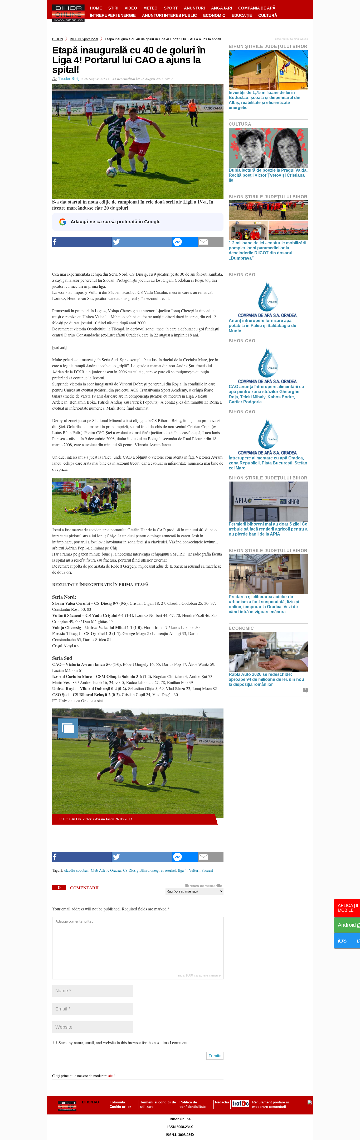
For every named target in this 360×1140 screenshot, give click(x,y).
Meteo (150, 8)
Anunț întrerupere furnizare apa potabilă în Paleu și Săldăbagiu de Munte (262, 325)
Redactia (222, 1102)
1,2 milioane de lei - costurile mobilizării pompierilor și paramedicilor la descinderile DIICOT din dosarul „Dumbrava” (267, 250)
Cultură (267, 15)
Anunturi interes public (169, 15)
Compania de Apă (256, 8)
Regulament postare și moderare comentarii (270, 1104)
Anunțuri (194, 8)
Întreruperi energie (113, 15)
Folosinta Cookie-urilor (120, 1104)
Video (131, 8)
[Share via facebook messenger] (185, 242)
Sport (171, 8)
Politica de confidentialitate (192, 1104)
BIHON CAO (242, 274)
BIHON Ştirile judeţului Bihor (268, 46)
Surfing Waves (299, 38)
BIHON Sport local (84, 39)
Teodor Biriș (69, 78)
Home (96, 8)
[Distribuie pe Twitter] (142, 242)
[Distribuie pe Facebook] (82, 242)
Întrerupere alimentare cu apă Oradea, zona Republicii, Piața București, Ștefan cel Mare (268, 463)
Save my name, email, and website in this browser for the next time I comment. (123, 1042)
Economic (214, 15)
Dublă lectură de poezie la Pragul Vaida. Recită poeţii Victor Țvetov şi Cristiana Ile (268, 175)
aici (111, 1075)
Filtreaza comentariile (203, 886)
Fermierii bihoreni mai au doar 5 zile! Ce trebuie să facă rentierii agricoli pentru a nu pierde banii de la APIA (268, 529)
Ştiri (113, 8)
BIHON (57, 39)
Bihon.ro (90, 1102)
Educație (242, 15)
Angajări (221, 8)
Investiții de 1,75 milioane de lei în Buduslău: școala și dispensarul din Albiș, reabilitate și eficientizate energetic (264, 100)
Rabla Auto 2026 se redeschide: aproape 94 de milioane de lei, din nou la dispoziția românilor (266, 679)
